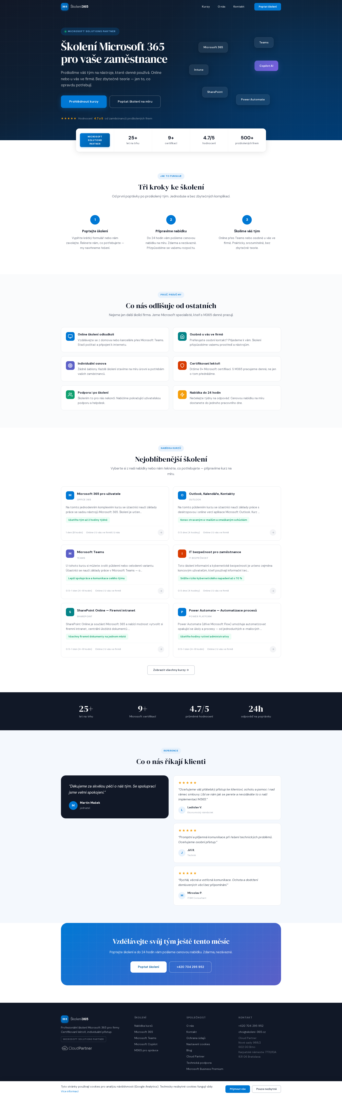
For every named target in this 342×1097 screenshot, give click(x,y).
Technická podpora (199, 1063)
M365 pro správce (146, 1050)
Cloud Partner (195, 1056)
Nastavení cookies (198, 1044)
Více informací (70, 1091)
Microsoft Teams (145, 1038)
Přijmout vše (238, 1089)
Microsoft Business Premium (204, 1069)
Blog (189, 1050)
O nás (221, 6)
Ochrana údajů (195, 1038)
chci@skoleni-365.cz (252, 1032)
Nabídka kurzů (143, 1025)
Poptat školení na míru (135, 101)
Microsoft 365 (143, 1032)
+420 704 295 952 (190, 967)
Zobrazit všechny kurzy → (171, 670)
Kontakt (238, 6)
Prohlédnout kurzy (83, 101)
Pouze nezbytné (266, 1089)
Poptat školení (268, 6)
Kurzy (206, 6)
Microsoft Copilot (146, 1044)
